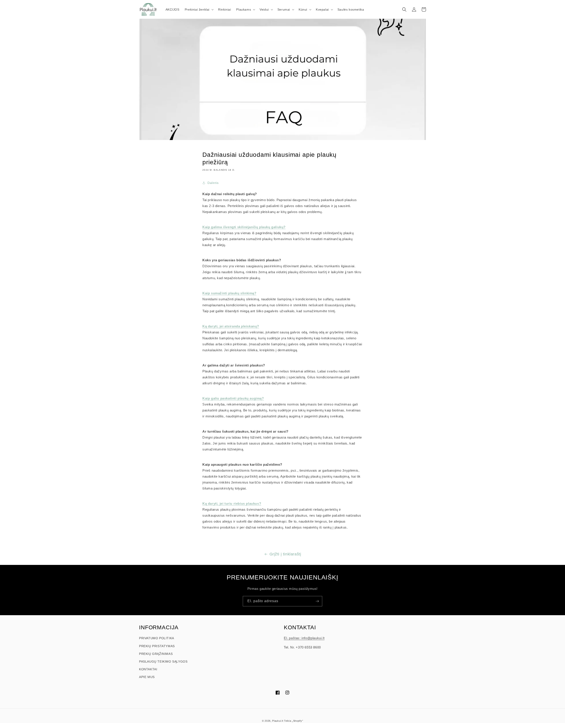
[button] (198, 9)
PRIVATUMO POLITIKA (156, 638)
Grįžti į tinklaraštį (285, 554)
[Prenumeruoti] (317, 601)
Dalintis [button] (213, 183)
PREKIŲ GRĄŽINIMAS (156, 654)
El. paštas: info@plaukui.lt (304, 638)
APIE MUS (147, 677)
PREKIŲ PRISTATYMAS (157, 646)
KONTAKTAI (148, 669)
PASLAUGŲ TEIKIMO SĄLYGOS (163, 661)
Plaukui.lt (277, 720)
